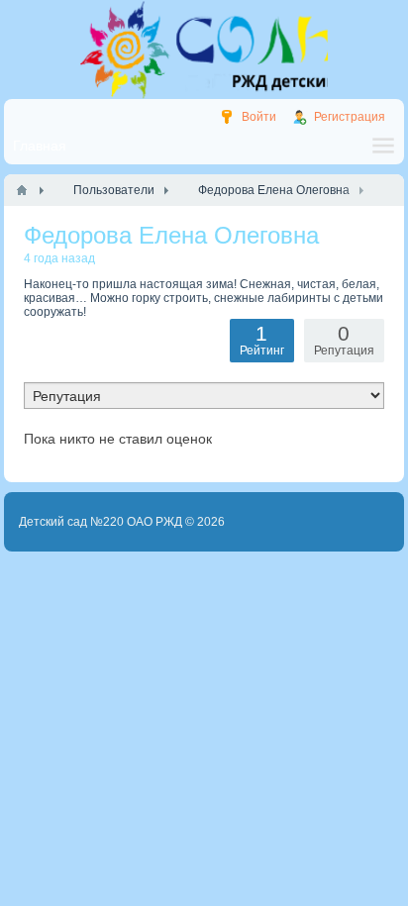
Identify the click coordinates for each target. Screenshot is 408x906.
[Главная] (22, 190)
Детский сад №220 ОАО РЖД (100, 522)
